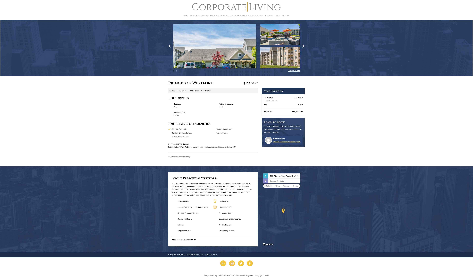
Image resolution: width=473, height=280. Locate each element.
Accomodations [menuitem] (217, 16)
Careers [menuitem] (285, 16)
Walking (286, 186)
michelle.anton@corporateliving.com (286, 141)
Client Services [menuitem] (255, 16)
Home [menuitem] (186, 16)
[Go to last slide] (169, 46)
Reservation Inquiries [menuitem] (236, 16)
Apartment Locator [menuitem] (199, 16)
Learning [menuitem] (268, 16)
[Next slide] (303, 46)
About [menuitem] (277, 16)
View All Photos (294, 70)
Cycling (295, 186)
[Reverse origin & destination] (269, 178)
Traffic (268, 186)
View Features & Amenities (182, 239)
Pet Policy (231, 231)
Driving (277, 186)
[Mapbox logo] (268, 244)
